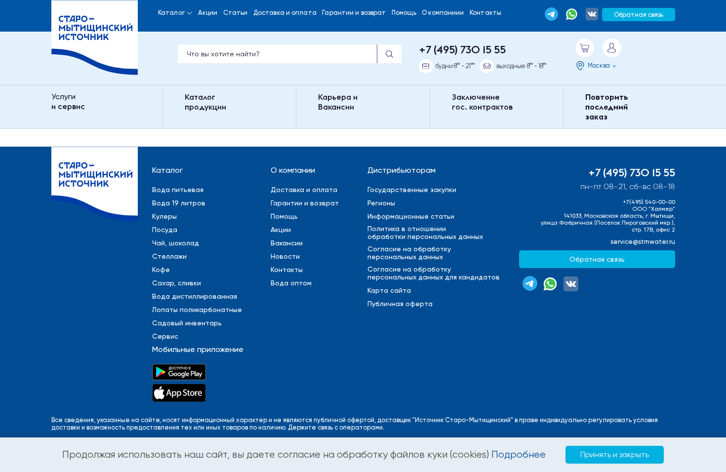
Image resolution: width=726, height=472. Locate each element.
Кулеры (164, 216)
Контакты (485, 12)
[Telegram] (551, 14)
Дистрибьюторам (401, 170)
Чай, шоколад (175, 243)
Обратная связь (638, 14)
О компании (293, 170)
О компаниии (443, 12)
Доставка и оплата (285, 12)
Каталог (171, 12)
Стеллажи (169, 256)
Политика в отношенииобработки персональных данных (425, 232)
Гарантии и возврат (354, 12)
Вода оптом (291, 283)
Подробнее (518, 454)
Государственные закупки (411, 190)
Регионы (381, 203)
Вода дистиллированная (194, 296)
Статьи (235, 12)
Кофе (161, 270)
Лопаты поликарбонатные (197, 310)
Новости (285, 256)
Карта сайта (389, 290)
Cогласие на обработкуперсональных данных (409, 253)
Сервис (165, 336)
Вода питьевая (177, 190)
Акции (207, 12)
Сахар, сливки (176, 283)
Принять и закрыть (614, 454)
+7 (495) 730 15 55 (462, 49)
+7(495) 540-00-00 (649, 201)
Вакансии (287, 243)
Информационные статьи (410, 216)
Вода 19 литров (178, 203)
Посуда (164, 230)
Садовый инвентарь (187, 323)
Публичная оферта (400, 304)
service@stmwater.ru (642, 241)
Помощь (404, 12)
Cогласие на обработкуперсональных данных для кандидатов (433, 273)
